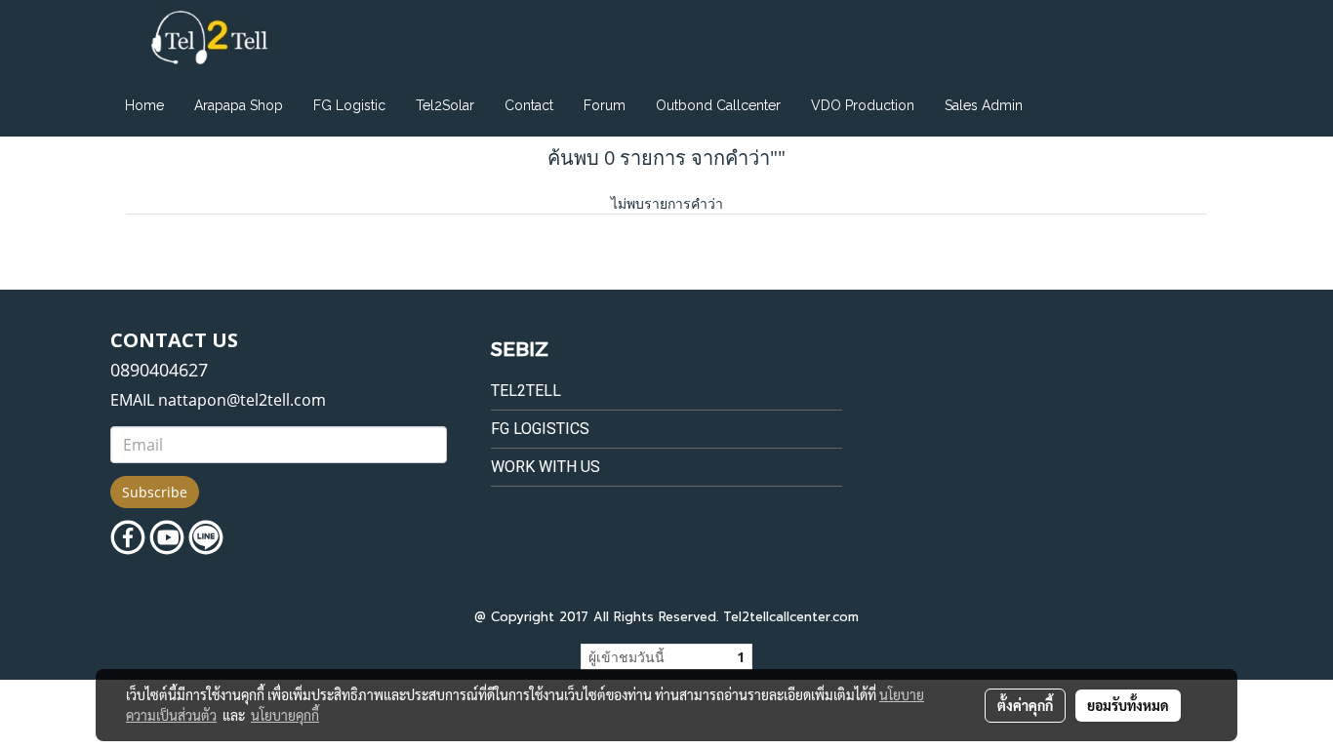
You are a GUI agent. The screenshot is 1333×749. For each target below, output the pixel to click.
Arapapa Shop (238, 105)
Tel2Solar (445, 105)
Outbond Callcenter (718, 105)
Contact (529, 105)
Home (144, 105)
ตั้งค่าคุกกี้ (1025, 705)
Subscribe (154, 492)
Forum (605, 105)
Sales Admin (984, 105)
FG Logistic (349, 105)
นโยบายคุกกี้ (285, 715)
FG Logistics (540, 428)
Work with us (545, 466)
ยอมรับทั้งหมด (1128, 705)
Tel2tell (526, 390)
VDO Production (862, 105)
